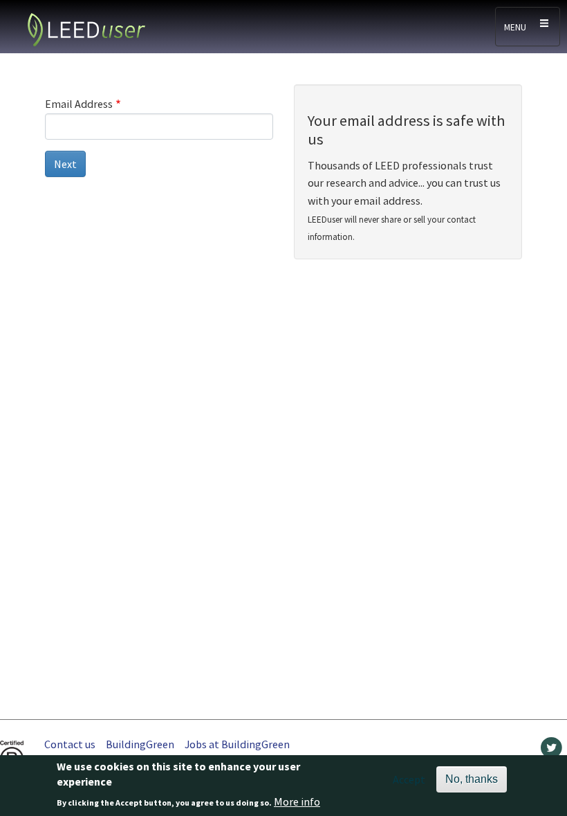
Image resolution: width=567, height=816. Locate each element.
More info (297, 801)
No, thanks (471, 779)
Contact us (69, 744)
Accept (409, 779)
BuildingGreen (140, 744)
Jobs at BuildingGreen (237, 744)
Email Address (79, 104)
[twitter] (551, 751)
